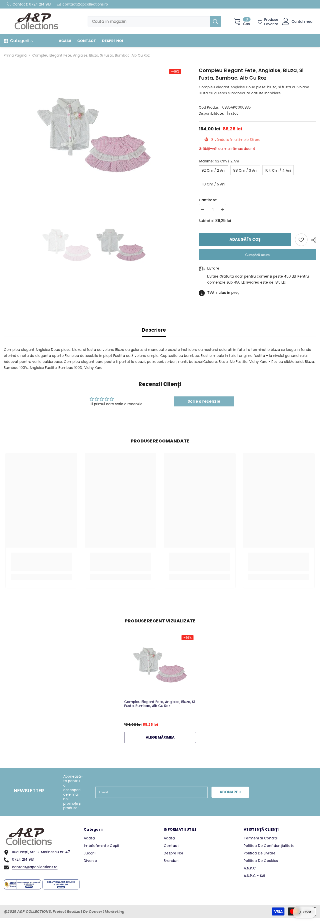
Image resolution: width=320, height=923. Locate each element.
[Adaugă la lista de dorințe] (301, 240)
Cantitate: (208, 199)
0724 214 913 (40, 4)
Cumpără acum (257, 255)
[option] (94, 135)
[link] (41, 562)
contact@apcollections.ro (85, 4)
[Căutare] (154, 21)
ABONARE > (230, 792)
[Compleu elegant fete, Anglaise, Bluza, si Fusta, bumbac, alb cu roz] (160, 665)
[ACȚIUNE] (312, 240)
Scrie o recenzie (204, 401)
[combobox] (149, 21)
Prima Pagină (15, 55)
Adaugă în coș (245, 239)
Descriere (154, 329)
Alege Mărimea (160, 737)
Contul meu (302, 21)
